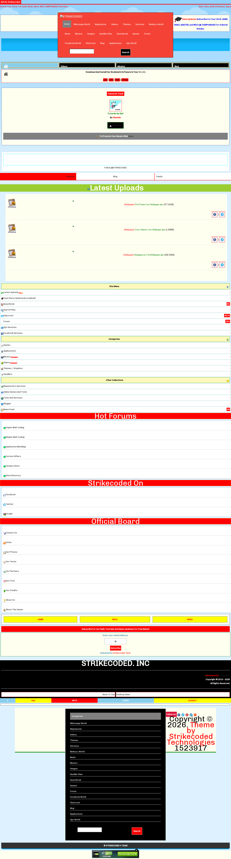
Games (135, 34)
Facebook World (73, 43)
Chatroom (91, 43)
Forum (147, 34)
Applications (115, 43)
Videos (114, 24)
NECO (115, 619)
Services (139, 24)
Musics (78, 34)
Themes (127, 24)
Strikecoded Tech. (122, 653)
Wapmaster (101, 24)
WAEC (190, 619)
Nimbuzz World (156, 24)
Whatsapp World (82, 24)
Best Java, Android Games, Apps (215, 6)
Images (91, 34)
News (67, 34)
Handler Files (105, 34)
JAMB (40, 619)
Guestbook (122, 34)
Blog (102, 43)
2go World (131, 43)
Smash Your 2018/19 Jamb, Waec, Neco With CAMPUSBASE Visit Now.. (34, 6)
